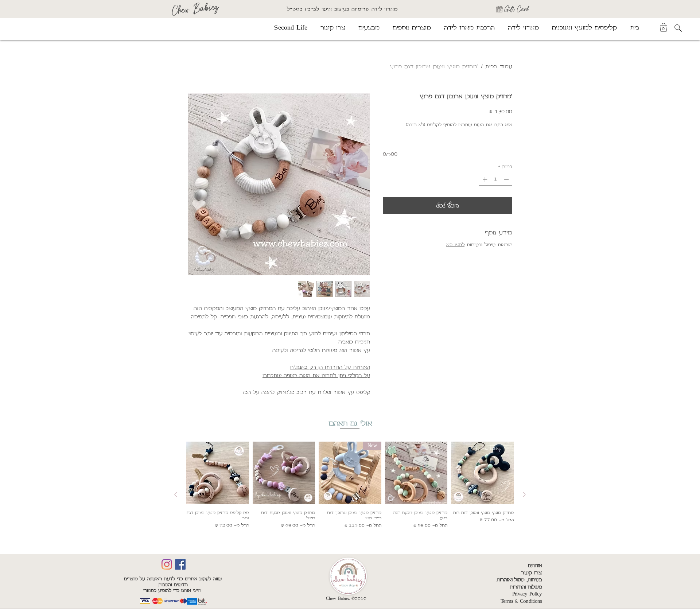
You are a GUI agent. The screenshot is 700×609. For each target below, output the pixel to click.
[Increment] (484, 179)
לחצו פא (455, 245)
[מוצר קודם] (524, 494)
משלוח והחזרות (526, 587)
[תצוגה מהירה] (482, 473)
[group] (350, 494)
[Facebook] (180, 564)
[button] (663, 27)
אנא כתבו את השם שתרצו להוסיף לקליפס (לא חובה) (459, 125)
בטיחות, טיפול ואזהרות (519, 580)
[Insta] (167, 564)
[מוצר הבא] (175, 494)
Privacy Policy (527, 594)
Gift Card (516, 9)
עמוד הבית (498, 66)
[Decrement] (507, 179)
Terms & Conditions (521, 601)
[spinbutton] (496, 179)
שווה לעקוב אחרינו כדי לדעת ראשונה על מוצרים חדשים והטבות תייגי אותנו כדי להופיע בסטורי (173, 584)
